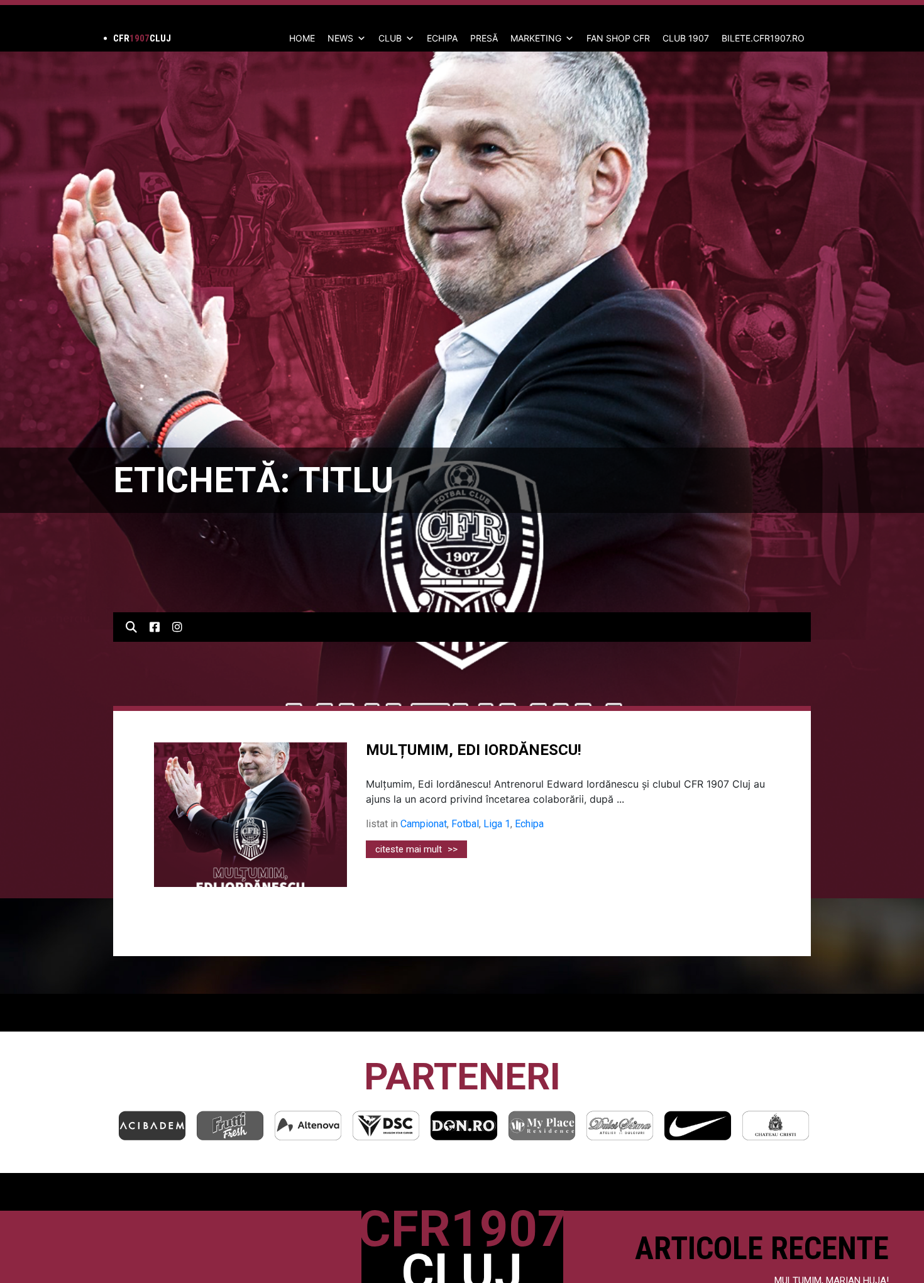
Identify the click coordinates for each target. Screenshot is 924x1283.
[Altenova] (238, 1126)
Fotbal (465, 824)
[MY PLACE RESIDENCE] (472, 1126)
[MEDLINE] (784, 1126)
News (340, 38)
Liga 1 (496, 824)
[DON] (394, 1126)
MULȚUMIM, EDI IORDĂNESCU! (473, 749)
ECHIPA (442, 38)
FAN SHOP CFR (618, 38)
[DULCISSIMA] (550, 1126)
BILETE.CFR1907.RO (763, 38)
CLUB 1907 (686, 38)
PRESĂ (484, 38)
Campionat (423, 824)
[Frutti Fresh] (160, 1126)
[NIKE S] (628, 1126)
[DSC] (316, 1126)
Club (390, 38)
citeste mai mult (416, 849)
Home (302, 38)
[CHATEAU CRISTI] (706, 1126)
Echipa (529, 824)
